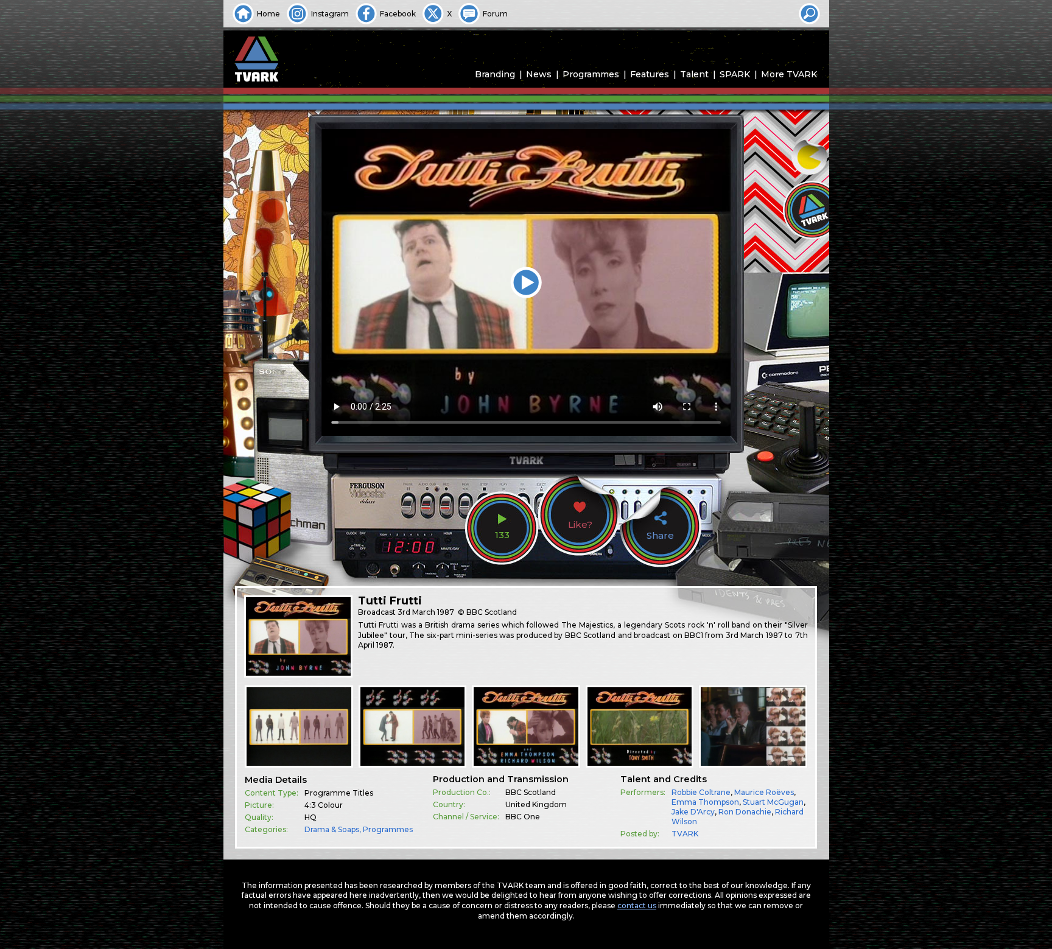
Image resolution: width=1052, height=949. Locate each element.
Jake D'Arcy (693, 811)
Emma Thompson (705, 802)
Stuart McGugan (773, 802)
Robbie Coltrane (701, 792)
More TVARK (789, 74)
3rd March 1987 (426, 612)
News (539, 74)
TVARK (685, 833)
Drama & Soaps (331, 829)
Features (649, 74)
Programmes (591, 74)
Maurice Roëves (764, 792)
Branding (495, 74)
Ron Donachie (744, 811)
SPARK (735, 74)
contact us (636, 905)
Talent (694, 74)
